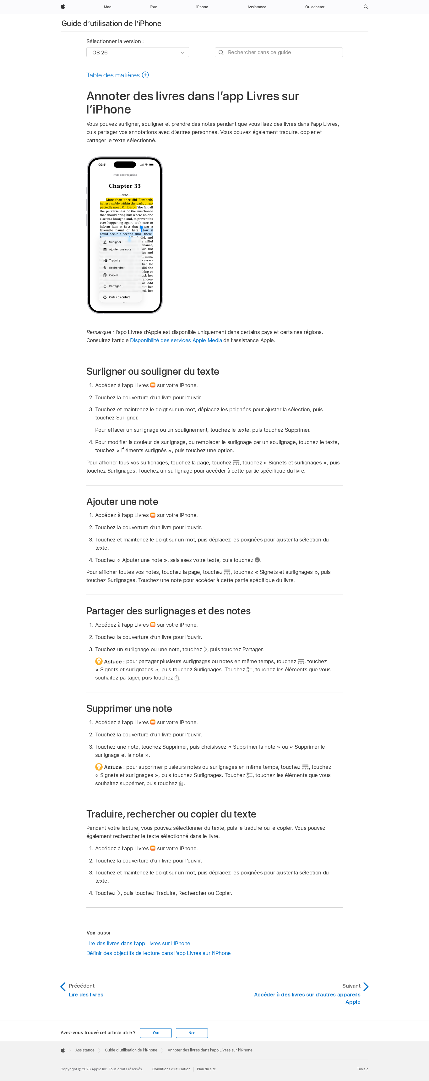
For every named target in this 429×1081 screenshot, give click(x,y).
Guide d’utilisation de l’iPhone (111, 23)
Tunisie (362, 1069)
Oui (156, 1033)
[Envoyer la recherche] (221, 52)
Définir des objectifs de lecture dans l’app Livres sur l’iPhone (158, 953)
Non (191, 1033)
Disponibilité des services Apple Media (176, 340)
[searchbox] (279, 52)
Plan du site (206, 1069)
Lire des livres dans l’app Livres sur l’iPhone (138, 943)
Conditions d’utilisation (171, 1069)
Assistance (85, 1050)
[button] (366, 7)
